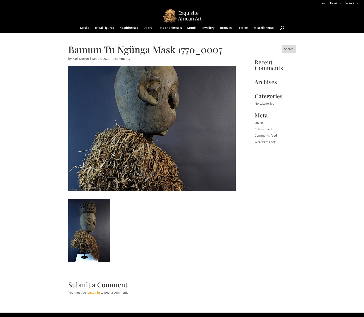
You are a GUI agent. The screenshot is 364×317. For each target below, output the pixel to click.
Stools (191, 28)
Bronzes (226, 28)
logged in (93, 292)
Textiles (242, 28)
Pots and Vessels (170, 28)
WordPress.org (265, 142)
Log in (259, 123)
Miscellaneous (264, 28)
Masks (84, 28)
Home (322, 3)
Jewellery (208, 28)
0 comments (121, 59)
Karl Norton (80, 59)
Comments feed (266, 135)
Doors (147, 28)
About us (335, 3)
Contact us (351, 3)
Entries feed (263, 129)
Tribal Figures (104, 28)
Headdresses (128, 28)
